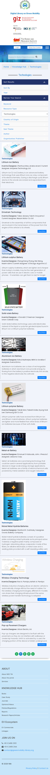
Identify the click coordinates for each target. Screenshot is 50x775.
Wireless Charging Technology (15, 578)
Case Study (6, 697)
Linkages (5, 731)
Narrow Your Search (12, 98)
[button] (47, 47)
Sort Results (9, 82)
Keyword (7, 104)
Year (6, 93)
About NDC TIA (7, 674)
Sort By (7, 88)
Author (6, 134)
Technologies (35, 67)
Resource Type (10, 109)
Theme (6, 124)
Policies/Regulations (9, 708)
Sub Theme (8, 129)
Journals (5, 701)
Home (6, 67)
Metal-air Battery (9, 450)
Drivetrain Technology (11, 212)
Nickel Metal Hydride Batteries (15, 526)
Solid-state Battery (10, 313)
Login (17, 47)
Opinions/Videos (8, 704)
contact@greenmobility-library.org (19, 750)
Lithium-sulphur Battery (12, 257)
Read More (42, 186)
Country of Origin (11, 119)
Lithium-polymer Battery (12, 406)
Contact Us (43, 768)
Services (5, 681)
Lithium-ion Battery (10, 162)
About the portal (8, 678)
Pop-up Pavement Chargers (14, 625)
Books (4, 694)
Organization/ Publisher (14, 139)
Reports (4, 712)
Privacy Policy (31, 768)
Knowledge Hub (19, 67)
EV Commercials (7, 727)
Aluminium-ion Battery (12, 356)
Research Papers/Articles (11, 715)
